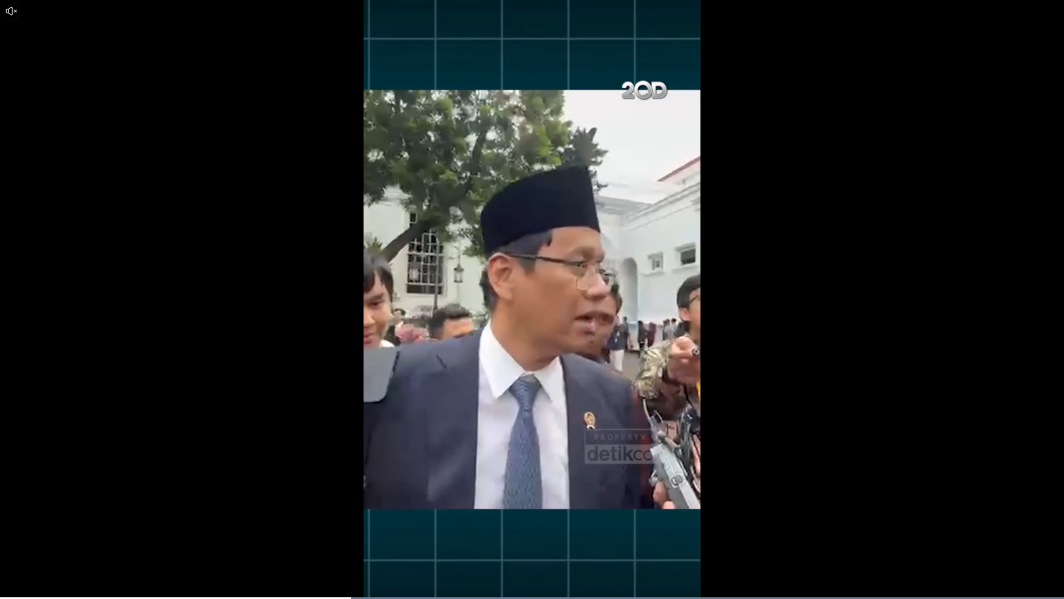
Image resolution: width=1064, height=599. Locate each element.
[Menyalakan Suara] (11, 11)
